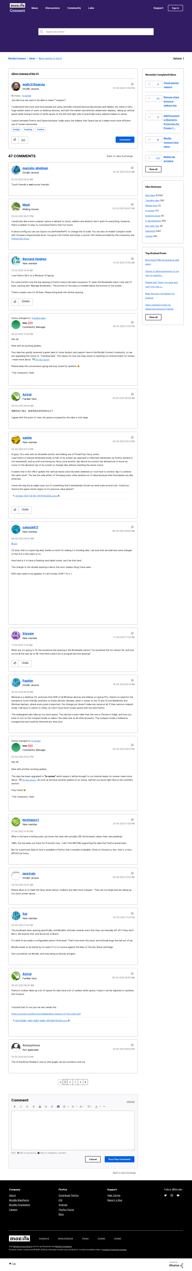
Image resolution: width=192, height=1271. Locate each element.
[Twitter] (165, 1195)
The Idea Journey (42, 360)
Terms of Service (65, 1238)
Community (74, 7)
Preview (131, 1102)
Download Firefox (69, 1195)
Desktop (28, 129)
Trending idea (38, 318)
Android (63, 1204)
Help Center (113, 1195)
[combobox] (96, 31)
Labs (91, 7)
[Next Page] (85, 1082)
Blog (61, 1214)
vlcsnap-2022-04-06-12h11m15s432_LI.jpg (36, 496)
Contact (117, 1238)
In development (153, 221)
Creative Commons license (114, 1249)
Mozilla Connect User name (171, 142)
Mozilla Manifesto (19, 1200)
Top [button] (14, 1263)
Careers (13, 1209)
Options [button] (177, 58)
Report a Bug (114, 1200)
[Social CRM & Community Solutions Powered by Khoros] (176, 1264)
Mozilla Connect (17, 8)
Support (158, 7)
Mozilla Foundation (19, 1204)
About (12, 1195)
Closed (148, 236)
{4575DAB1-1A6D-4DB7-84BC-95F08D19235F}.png (41, 1020)
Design (16, 129)
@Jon (14, 543)
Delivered (150, 231)
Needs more (151, 205)
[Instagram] (171, 1195)
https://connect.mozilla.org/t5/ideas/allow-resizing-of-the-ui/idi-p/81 (46, 1014)
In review (26, 95)
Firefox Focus (66, 1209)
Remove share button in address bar (171, 101)
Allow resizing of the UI (25, 73)
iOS (60, 1200)
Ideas (35, 7)
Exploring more (152, 215)
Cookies (101, 1238)
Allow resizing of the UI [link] (50, 58)
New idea (150, 195)
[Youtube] (178, 1195)
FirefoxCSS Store (20, 238)
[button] (14, 140)
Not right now (152, 226)
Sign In (175, 8)
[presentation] (15, 1106)
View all (153, 169)
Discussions (52, 7)
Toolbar (40, 129)
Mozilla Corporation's (22, 1246)
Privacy (85, 1238)
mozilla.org (44, 1238)
